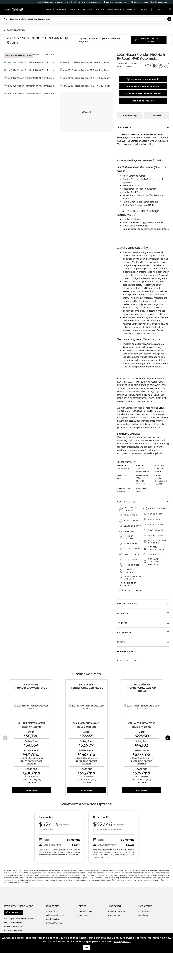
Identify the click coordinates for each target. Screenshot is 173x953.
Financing (114, 906)
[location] (104, 2)
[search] (170, 9)
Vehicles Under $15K (55, 915)
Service (81, 906)
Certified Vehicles (54, 923)
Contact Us (15, 912)
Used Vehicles (52, 919)
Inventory (52, 906)
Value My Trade (115, 915)
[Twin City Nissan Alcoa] (16, 9)
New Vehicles (52, 911)
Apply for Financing (117, 911)
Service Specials (84, 915)
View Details (31, 790)
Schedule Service (84, 911)
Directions (143, 915)
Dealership (145, 906)
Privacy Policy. (122, 941)
